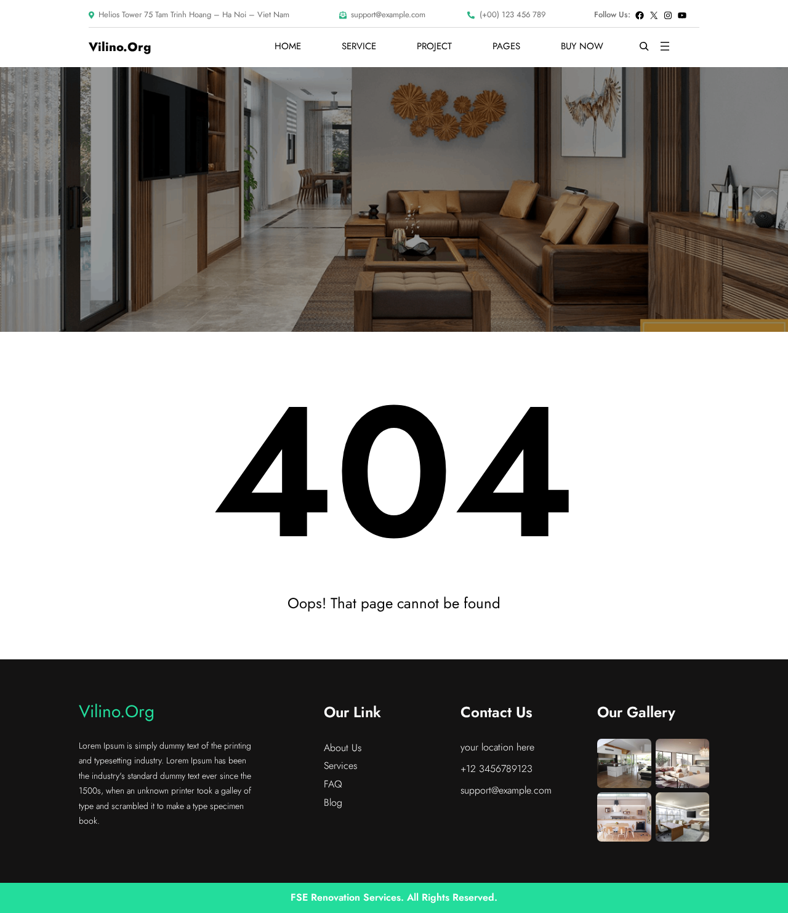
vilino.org (120, 47)
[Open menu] (664, 46)
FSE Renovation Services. (349, 897)
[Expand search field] (644, 46)
